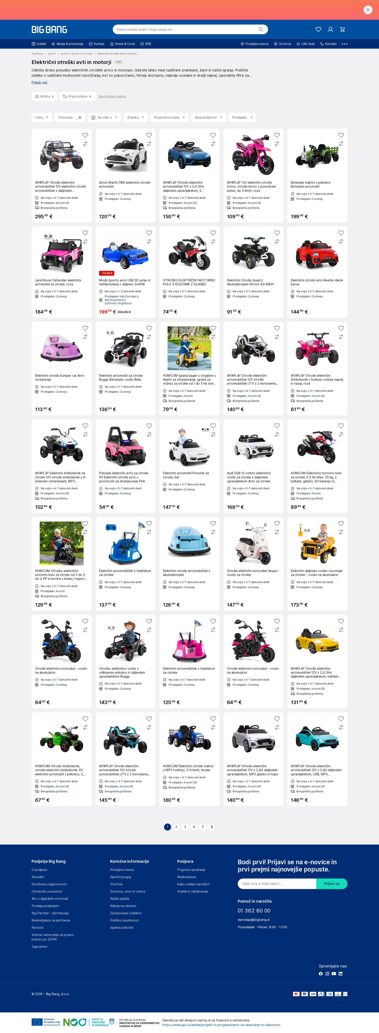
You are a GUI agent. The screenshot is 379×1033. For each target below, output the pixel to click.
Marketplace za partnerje (51, 920)
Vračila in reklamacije (192, 891)
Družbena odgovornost (49, 884)
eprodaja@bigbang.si (254, 920)
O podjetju (39, 870)
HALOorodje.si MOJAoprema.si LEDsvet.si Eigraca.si (122, 300)
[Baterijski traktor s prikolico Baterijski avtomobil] (317, 175)
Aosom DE (62, 202)
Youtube (334, 974)
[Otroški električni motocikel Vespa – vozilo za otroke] (253, 564)
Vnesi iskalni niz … (146, 30)
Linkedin (340, 974)
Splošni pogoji (120, 877)
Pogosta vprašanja (191, 870)
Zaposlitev (39, 947)
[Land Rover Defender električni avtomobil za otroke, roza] (61, 272)
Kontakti (38, 877)
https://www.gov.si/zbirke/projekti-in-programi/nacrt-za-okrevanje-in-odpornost (222, 1025)
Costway (125, 199)
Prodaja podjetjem (45, 906)
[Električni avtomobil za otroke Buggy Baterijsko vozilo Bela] (126, 368)
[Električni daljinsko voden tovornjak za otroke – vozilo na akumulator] (317, 564)
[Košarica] (342, 29)
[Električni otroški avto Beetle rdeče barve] (317, 272)
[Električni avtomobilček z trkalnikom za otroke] (126, 564)
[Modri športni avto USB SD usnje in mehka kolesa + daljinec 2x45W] (126, 272)
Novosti (37, 928)
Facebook (321, 974)
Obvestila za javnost (47, 891)
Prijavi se (332, 884)
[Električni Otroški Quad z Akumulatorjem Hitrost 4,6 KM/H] (253, 272)
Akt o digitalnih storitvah (50, 899)
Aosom (188, 396)
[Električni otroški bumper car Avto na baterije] (61, 368)
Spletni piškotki (121, 928)
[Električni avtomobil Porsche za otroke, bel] (189, 466)
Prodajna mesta (122, 870)
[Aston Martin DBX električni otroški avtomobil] (126, 175)
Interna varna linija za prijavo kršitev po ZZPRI (53, 937)
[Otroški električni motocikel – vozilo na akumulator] (61, 661)
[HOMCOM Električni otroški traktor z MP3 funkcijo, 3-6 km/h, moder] (189, 759)
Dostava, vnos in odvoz (127, 891)
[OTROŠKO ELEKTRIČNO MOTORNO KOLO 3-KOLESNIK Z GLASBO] (189, 272)
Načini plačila (119, 899)
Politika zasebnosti (124, 920)
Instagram (327, 974)
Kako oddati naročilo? (193, 884)
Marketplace (186, 877)
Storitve (116, 884)
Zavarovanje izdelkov (126, 913)
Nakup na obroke (123, 906)
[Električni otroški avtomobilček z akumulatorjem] (189, 564)
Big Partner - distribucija (50, 913)
